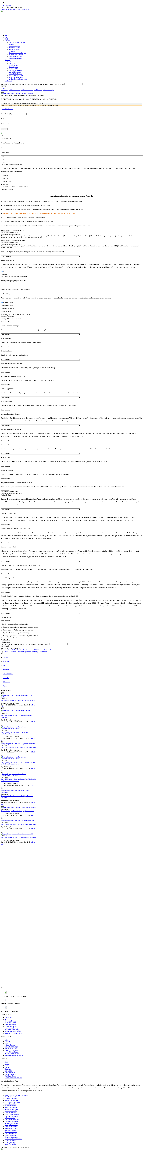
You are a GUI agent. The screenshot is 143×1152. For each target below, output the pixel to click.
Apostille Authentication (16, 633)
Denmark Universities (11, 1137)
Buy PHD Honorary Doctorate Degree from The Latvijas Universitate (25, 651)
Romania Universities (11, 1123)
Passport (5, 176)
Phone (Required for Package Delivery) (13, 143)
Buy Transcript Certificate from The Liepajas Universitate (18, 824)
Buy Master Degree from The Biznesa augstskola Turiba (18, 700)
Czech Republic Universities (13, 1139)
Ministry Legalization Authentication (20, 636)
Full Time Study (8, 302)
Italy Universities (10, 1118)
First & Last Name (6, 138)
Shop (6, 90)
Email (2, 148)
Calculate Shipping (7, 109)
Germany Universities (11, 1098)
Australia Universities (11, 1100)
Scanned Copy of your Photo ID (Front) (13, 230)
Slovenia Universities (11, 1116)
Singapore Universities (12, 1119)
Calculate (4, 129)
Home (3, 90)
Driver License (7, 181)
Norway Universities (11, 1128)
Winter (5, 275)
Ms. (4, 162)
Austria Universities (11, 1107)
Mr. (4, 159)
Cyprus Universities (11, 1140)
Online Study (7, 311)
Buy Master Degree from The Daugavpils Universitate (17, 811)
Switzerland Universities (12, 1102)
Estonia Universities (11, 1135)
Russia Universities (10, 1105)
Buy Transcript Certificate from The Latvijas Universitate (18, 837)
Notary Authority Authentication (18, 630)
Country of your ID (7, 189)
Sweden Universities (11, 1111)
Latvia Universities (14, 90)
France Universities (11, 1133)
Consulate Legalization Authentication (20, 627)
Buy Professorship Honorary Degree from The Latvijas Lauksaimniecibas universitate (18, 763)
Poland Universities (11, 1126)
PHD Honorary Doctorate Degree (44, 90)
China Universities (10, 1142)
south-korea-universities (12, 1114)
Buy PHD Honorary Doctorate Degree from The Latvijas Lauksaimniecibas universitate (18, 780)
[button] (6, 5)
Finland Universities (11, 1132)
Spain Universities (10, 1104)
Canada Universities (11, 1097)
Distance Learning (8, 308)
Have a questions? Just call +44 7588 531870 (15, 9)
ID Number (4, 184)
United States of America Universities (16, 1095)
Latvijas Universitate (27, 90)
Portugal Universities (11, 1125)
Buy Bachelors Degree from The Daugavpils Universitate (18, 747)
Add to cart (5, 646)
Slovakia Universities (11, 1121)
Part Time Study (8, 305)
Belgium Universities (11, 1109)
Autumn (5, 272)
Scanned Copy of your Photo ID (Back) (13, 240)
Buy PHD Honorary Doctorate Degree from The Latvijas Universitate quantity (25, 644)
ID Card (5, 178)
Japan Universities (10, 1144)
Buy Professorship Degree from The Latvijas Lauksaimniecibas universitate (14, 733)
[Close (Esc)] (1, 987)
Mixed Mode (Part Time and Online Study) (16, 314)
